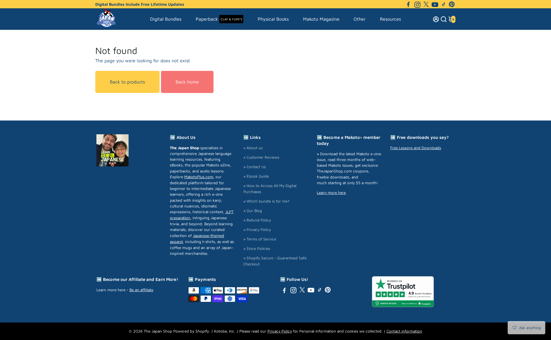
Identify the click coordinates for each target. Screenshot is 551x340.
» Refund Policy (257, 220)
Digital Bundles (165, 19)
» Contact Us (254, 166)
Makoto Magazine (321, 19)
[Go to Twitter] (426, 4)
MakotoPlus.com (198, 176)
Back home (187, 81)
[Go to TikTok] (444, 4)
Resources (390, 19)
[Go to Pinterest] (452, 4)
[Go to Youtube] (435, 4)
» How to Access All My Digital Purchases (269, 188)
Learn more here (331, 192)
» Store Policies (256, 248)
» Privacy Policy (257, 229)
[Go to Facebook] (408, 4)
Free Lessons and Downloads (415, 147)
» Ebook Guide (256, 176)
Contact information (404, 331)
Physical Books (273, 19)
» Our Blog (252, 210)
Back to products (127, 81)
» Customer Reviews (261, 157)
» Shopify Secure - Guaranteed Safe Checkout (274, 261)
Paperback (219, 19)
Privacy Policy (279, 331)
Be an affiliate (141, 289)
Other (360, 19)
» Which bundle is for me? (266, 201)
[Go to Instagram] (417, 4)
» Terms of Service (259, 239)
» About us (253, 147)
